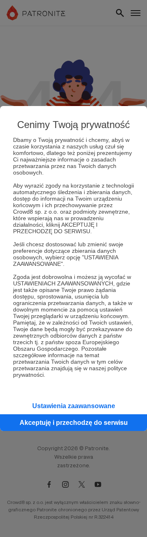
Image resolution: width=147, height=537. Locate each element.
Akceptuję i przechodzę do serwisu (74, 422)
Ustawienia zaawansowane (73, 405)
